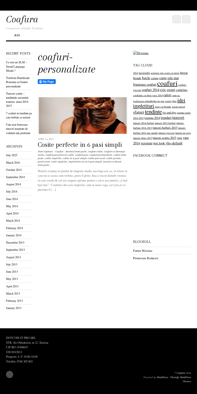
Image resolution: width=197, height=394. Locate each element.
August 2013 (13, 257)
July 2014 (11, 191)
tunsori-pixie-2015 (142, 138)
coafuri (167, 83)
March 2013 (13, 293)
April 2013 (12, 286)
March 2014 (13, 220)
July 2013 (11, 264)
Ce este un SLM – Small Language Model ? (16, 66)
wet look (159, 143)
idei (181, 99)
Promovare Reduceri (145, 258)
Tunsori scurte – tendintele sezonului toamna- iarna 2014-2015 (17, 99)
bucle (146, 77)
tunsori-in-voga (183, 133)
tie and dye (169, 112)
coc (163, 89)
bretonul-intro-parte (76, 151)
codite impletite (53, 158)
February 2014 (14, 228)
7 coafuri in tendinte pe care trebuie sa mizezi (19, 115)
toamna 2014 (152, 118)
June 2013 (12, 271)
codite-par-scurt (96, 158)
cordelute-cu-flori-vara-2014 (148, 95)
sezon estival (178, 106)
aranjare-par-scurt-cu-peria (165, 73)
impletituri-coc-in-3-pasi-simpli (85, 161)
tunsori (178, 117)
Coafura (181, 373)
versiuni (146, 142)
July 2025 (11, 155)
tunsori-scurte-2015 (164, 138)
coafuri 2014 (150, 89)
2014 (135, 73)
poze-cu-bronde (163, 106)
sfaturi (138, 112)
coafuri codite (95, 151)
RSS (17, 35)
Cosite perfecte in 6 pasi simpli (80, 145)
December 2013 (15, 242)
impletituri (143, 105)
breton (184, 73)
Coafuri (59, 151)
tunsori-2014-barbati (143, 123)
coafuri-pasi (81, 154)
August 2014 (13, 184)
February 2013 (14, 301)
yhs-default (174, 142)
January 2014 (13, 235)
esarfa (168, 101)
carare (155, 78)
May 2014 (12, 206)
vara (179, 138)
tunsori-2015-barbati (165, 123)
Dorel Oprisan (45, 151)
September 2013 (15, 250)
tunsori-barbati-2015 (165, 128)
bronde (137, 78)
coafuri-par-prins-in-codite (59, 154)
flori (174, 101)
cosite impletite (59, 161)
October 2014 (14, 170)
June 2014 (12, 199)
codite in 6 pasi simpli (75, 158)
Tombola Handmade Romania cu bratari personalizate (18, 82)
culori (167, 95)
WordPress (162, 377)
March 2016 (13, 162)
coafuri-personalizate (100, 154)
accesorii (144, 73)
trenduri (166, 117)
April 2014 (12, 213)
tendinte (153, 111)
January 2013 (13, 308)
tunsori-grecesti (166, 133)
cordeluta (181, 90)
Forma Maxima (142, 250)
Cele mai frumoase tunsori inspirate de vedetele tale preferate (18, 129)
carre (163, 77)
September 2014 (15, 177)
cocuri (171, 89)
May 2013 (12, 279)
